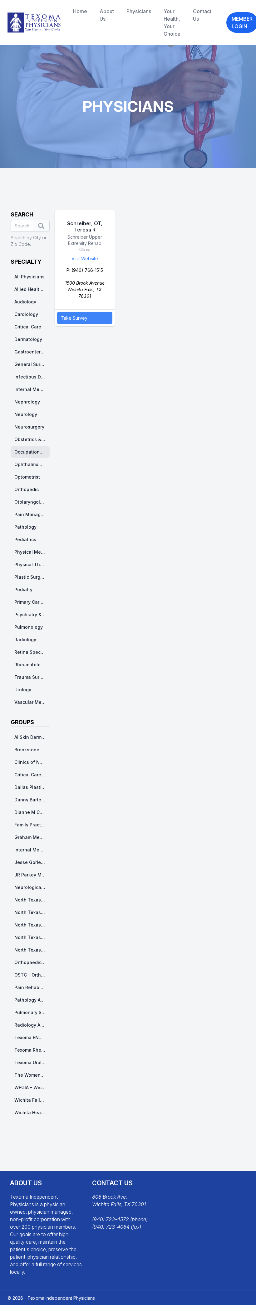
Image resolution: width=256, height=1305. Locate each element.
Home (80, 11)
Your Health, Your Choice (172, 22)
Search (22, 214)
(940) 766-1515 (87, 270)
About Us (107, 15)
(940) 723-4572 (110, 1219)
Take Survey (74, 318)
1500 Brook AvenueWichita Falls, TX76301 (85, 289)
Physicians (138, 11)
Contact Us (202, 15)
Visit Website (84, 258)
